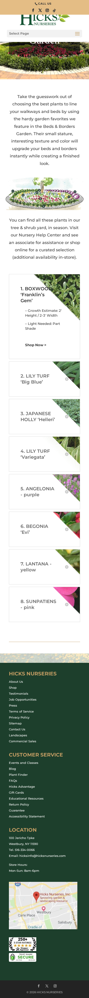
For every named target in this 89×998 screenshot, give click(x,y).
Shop (13, 687)
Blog (12, 768)
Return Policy (19, 804)
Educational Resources (26, 798)
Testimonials (18, 693)
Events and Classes (23, 763)
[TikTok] (54, 12)
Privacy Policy (19, 717)
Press (13, 705)
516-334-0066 (25, 850)
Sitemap (15, 723)
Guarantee (17, 810)
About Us (16, 681)
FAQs (13, 780)
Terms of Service (21, 711)
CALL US (45, 3)
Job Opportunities (23, 699)
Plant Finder (18, 774)
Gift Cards (16, 792)
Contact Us (17, 729)
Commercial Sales (22, 741)
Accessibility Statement (27, 816)
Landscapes (18, 735)
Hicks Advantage (22, 786)
